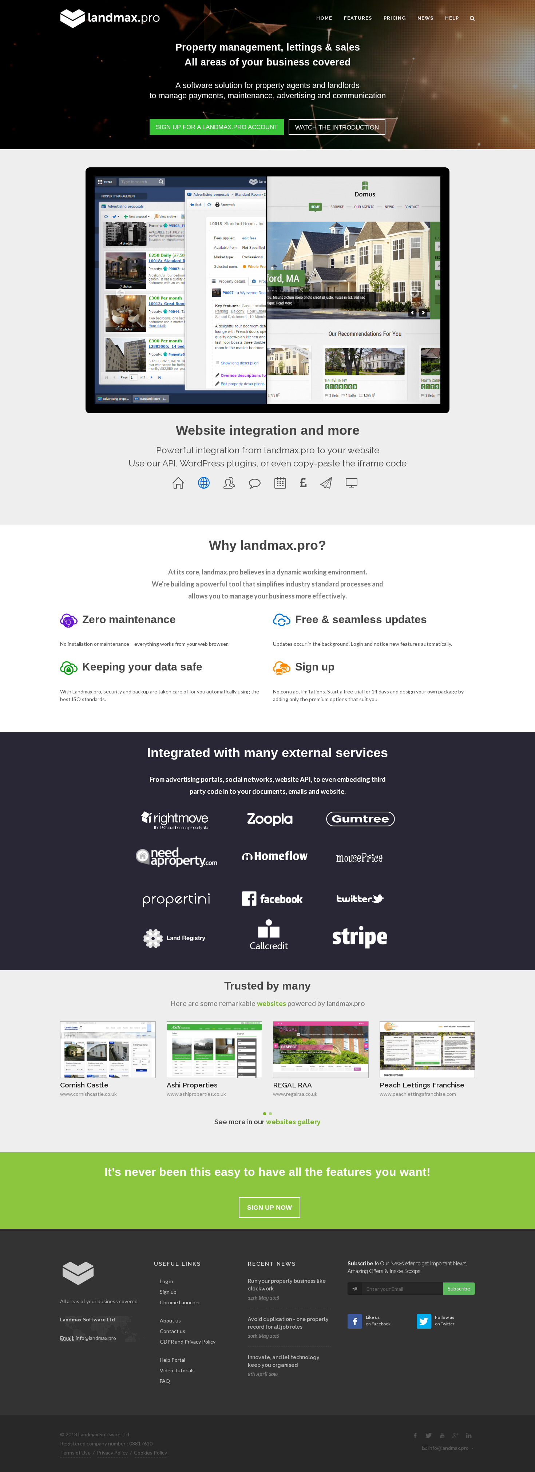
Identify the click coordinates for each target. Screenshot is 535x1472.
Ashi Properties (85, 1085)
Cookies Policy (150, 1452)
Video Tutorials (177, 1370)
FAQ (165, 1381)
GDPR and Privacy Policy (187, 1341)
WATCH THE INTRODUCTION (337, 127)
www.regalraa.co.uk (189, 1094)
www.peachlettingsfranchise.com (311, 1094)
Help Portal (172, 1360)
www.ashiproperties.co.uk (89, 1094)
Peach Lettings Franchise (315, 1085)
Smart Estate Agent (413, 1085)
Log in (166, 1281)
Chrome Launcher (180, 1302)
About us (170, 1320)
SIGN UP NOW (269, 1207)
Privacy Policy (112, 1452)
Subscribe (459, 1288)
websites (271, 1003)
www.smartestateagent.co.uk (414, 1094)
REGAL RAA (186, 1085)
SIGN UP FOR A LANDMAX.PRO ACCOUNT (217, 127)
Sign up (168, 1292)
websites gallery (293, 1122)
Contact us (172, 1331)
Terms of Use (75, 1452)
